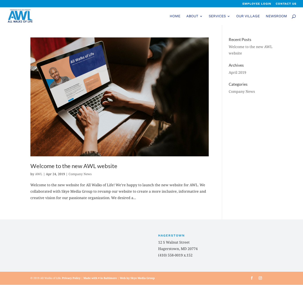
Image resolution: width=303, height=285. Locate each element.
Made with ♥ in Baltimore (100, 278)
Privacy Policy (71, 278)
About (192, 16)
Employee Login (256, 3)
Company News (80, 174)
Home (175, 16)
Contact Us (286, 3)
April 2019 (237, 72)
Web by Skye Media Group (137, 278)
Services (217, 16)
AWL (38, 174)
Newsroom (276, 16)
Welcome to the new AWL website (73, 165)
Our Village (248, 16)
